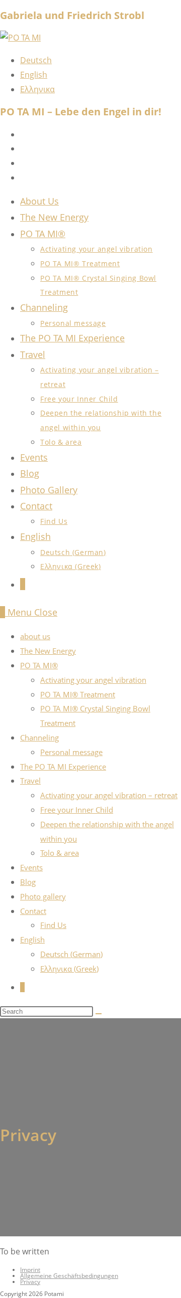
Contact (33, 911)
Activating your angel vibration (93, 680)
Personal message (71, 752)
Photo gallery (43, 896)
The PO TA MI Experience (63, 767)
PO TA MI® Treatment (77, 694)
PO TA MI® (39, 665)
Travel (30, 781)
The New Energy (48, 651)
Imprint (30, 1269)
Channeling (39, 737)
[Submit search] (98, 1014)
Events (31, 867)
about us (35, 636)
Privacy (30, 1281)
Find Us (53, 925)
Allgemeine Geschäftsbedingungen (69, 1275)
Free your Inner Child (76, 810)
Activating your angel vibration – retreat (108, 795)
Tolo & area (59, 853)
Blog (28, 882)
